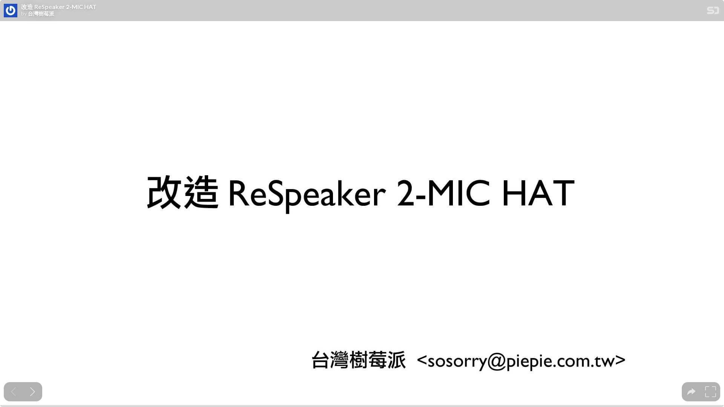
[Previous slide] (13, 391)
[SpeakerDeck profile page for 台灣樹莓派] (10, 11)
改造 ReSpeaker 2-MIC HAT (59, 7)
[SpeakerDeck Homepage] (713, 11)
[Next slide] (32, 391)
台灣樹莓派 (41, 13)
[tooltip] (691, 391)
